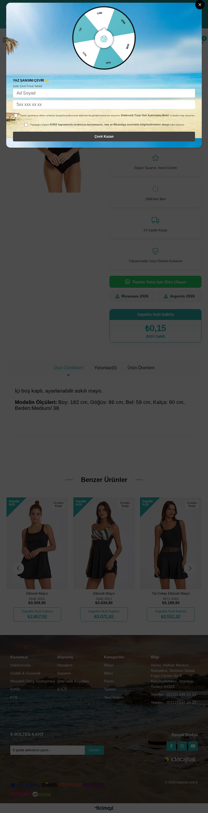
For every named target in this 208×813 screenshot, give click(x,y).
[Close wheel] (199, 4)
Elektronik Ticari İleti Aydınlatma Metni (145, 115)
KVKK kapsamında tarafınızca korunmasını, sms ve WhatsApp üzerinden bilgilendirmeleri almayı (110, 124)
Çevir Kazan (104, 136)
